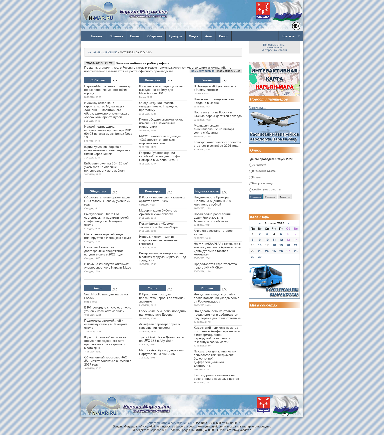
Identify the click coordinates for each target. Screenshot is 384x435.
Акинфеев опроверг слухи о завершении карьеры (159, 326)
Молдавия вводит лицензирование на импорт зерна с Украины (214, 128)
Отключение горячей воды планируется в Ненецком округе (107, 236)
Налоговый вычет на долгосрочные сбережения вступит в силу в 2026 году (104, 250)
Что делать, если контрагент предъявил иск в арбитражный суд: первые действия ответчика (217, 314)
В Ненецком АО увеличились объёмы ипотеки (215, 88)
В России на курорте (264, 171)
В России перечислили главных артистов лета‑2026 (162, 199)
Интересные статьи (274, 50)
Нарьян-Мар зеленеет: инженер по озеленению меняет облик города (107, 89)
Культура (175, 36)
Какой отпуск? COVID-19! (266, 189)
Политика (116, 36)
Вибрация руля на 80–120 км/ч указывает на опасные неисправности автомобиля (106, 166)
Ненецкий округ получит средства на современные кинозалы (158, 240)
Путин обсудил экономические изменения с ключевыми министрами (161, 123)
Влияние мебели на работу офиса (142, 63)
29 (252, 256)
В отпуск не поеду (262, 183)
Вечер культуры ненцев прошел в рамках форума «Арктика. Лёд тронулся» (162, 256)
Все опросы (285, 197)
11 (274, 239)
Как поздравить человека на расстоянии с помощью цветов (216, 377)
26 (281, 251)
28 (296, 251)
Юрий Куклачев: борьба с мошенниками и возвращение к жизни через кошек (107, 150)
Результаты (270, 197)
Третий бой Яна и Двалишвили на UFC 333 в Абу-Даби (161, 339)
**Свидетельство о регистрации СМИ (169, 423)
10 (267, 239)
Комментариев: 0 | (203, 71)
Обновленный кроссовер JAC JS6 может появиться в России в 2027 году (107, 360)
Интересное (274, 47)
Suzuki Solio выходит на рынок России (106, 296)
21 (296, 245)
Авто (208, 36)
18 (274, 245)
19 (281, 245)
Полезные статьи (274, 44)
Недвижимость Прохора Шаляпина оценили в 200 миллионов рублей (212, 200)
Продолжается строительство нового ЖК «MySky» (215, 265)
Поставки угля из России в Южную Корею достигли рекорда (218, 114)
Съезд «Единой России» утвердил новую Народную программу (158, 106)
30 (260, 256)
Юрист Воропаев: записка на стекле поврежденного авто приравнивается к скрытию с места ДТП (105, 342)
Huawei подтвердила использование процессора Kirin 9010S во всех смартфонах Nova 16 (108, 131)
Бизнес (135, 36)
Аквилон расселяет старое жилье (213, 232)
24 (267, 251)
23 (260, 251)
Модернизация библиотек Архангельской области (158, 212)
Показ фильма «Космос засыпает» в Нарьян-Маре (158, 225)
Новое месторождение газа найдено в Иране (214, 101)
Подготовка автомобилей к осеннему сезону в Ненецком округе (105, 324)
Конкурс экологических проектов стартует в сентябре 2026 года (217, 144)
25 (274, 251)
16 (260, 245)
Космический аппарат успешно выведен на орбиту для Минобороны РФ (161, 89)
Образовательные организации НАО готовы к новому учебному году (107, 200)
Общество (154, 36)
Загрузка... (257, 107)
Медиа (193, 36)
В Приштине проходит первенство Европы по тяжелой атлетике (162, 297)
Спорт (223, 36)
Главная (96, 36)
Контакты (288, 36)
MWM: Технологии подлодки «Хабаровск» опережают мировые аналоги (160, 139)
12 (281, 239)
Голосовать (255, 197)
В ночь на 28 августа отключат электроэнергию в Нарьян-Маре (107, 265)
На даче (256, 177)
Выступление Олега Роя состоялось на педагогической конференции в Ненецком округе (106, 219)
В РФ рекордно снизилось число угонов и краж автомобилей (107, 309)
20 (288, 245)
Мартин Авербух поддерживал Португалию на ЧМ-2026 (161, 352)
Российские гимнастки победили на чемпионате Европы (162, 312)
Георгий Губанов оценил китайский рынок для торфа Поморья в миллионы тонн (159, 156)
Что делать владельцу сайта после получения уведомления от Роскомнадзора (216, 297)
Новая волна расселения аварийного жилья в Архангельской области (212, 217)
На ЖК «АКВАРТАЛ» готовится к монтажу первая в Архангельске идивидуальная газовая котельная (217, 248)
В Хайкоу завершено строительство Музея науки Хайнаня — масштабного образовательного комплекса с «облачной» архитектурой (106, 109)
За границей (259, 165)
